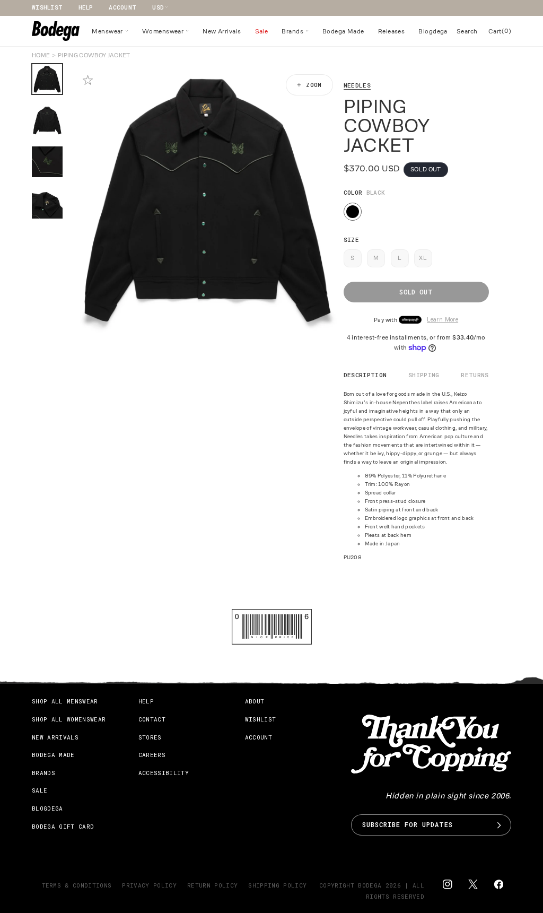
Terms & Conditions (77, 885)
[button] (110, 31)
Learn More (442, 320)
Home (41, 55)
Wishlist (47, 7)
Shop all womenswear (69, 719)
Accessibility (163, 773)
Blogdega (47, 808)
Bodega (369, 885)
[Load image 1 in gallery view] (47, 79)
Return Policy (212, 885)
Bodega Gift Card (63, 826)
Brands (43, 773)
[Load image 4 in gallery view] (47, 203)
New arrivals (55, 737)
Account (122, 7)
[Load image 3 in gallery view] (47, 161)
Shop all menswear (65, 701)
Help (85, 7)
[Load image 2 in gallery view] (47, 120)
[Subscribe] (499, 825)
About (255, 701)
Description (365, 375)
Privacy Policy (149, 885)
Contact (151, 719)
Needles (357, 85)
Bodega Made (53, 755)
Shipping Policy (277, 885)
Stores (150, 737)
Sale (39, 790)
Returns (474, 375)
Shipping (424, 375)
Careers (151, 755)
